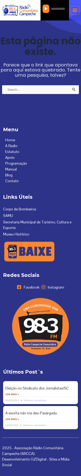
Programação (16, 163)
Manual (11, 169)
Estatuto (12, 151)
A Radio (11, 145)
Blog (8, 175)
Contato (12, 180)
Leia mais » (12, 394)
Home (10, 139)
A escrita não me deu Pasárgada (31, 413)
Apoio (10, 157)
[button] (75, 10)
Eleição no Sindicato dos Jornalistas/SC (37, 388)
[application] (54, 9)
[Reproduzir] (46, 9)
